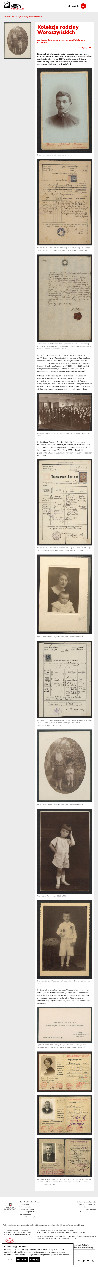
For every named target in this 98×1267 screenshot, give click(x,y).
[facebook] (79, 1261)
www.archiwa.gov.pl (27, 1217)
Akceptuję (34, 1259)
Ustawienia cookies (88, 1212)
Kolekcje (8, 16)
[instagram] (93, 1261)
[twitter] (83, 1261)
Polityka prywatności (87, 1204)
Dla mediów (91, 1209)
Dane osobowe (90, 1207)
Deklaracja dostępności (86, 1202)
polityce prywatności (60, 1254)
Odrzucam (21, 1259)
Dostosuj (10, 1259)
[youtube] (88, 1261)
